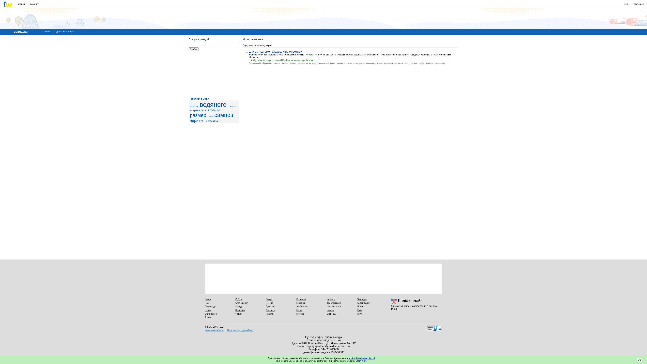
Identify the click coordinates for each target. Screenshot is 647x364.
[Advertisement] (214, 74)
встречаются (359, 63)
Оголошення (241, 303)
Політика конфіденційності (240, 330)
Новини (330, 310)
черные (197, 120)
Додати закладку (65, 31)
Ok (639, 360)
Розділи (33, 4)
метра (379, 63)
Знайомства (302, 306)
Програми (301, 299)
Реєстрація (638, 4)
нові (257, 45)
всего (233, 106)
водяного (213, 104)
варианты (194, 106)
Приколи (270, 306)
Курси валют (364, 303)
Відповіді (331, 314)
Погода (269, 303)
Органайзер (211, 314)
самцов (223, 115)
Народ (238, 306)
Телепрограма (334, 303)
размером (388, 63)
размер (198, 115)
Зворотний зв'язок (214, 330)
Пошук (269, 299)
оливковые (371, 63)
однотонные (440, 63)
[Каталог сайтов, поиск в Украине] (434, 327)
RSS (207, 303)
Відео (208, 310)
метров (414, 63)
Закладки (362, 299)
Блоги (360, 306)
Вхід (626, 4)
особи (421, 63)
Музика (300, 314)
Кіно (359, 310)
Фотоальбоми (334, 306)
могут (407, 63)
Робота (238, 299)
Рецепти (270, 314)
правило (429, 63)
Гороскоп (300, 303)
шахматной (212, 120)
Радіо (208, 317)
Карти (299, 310)
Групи (360, 314)
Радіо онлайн (410, 300)
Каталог (331, 299)
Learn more (361, 361)
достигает (398, 63)
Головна (21, 4)
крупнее (214, 110)
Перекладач (211, 306)
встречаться (198, 110)
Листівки (270, 310)
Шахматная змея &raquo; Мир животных (275, 51)
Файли (238, 314)
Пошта (208, 299)
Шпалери (240, 310)
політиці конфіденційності (362, 358)
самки (211, 116)
